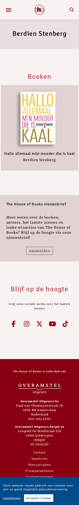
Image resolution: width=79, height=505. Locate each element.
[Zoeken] (72, 10)
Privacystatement (39, 471)
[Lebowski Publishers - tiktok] (65, 324)
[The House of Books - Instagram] (26, 324)
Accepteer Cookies (38, 498)
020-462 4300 (39, 419)
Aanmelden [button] (39, 251)
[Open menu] (8, 10)
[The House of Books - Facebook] (13, 324)
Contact (39, 452)
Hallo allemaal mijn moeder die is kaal (39, 153)
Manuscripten (39, 465)
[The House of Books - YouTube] (52, 324)
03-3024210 (39, 444)
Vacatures (39, 459)
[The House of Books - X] (39, 324)
